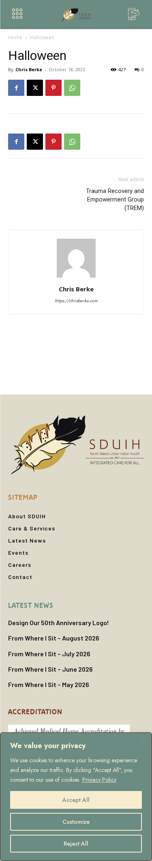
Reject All (76, 844)
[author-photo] (76, 278)
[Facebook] (16, 88)
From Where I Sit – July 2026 (49, 653)
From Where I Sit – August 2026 (53, 638)
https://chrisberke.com (76, 300)
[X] (35, 88)
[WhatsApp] (72, 88)
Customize (76, 822)
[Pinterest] (53, 88)
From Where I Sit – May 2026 (48, 684)
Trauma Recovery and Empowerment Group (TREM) (115, 199)
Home (15, 37)
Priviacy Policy (99, 780)
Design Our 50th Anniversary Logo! (58, 622)
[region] (76, 796)
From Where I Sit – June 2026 (50, 669)
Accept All (76, 800)
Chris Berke (28, 69)
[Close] (143, 739)
